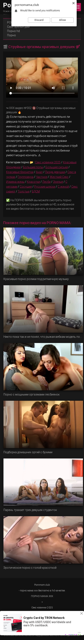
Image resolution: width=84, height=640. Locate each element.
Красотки (33, 181)
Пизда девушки (55, 172)
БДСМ (36, 191)
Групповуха (25, 176)
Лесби (46, 181)
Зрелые (58, 181)
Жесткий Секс (59, 176)
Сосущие (26, 186)
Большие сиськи (56, 167)
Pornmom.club (42, 584)
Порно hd (13, 31)
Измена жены (15, 181)
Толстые (23, 191)
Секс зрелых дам (18, 26)
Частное (41, 176)
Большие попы (33, 167)
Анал (39, 172)
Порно (11, 35)
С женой (63, 186)
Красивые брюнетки (19, 172)
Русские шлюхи (44, 186)
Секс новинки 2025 (48, 162)
